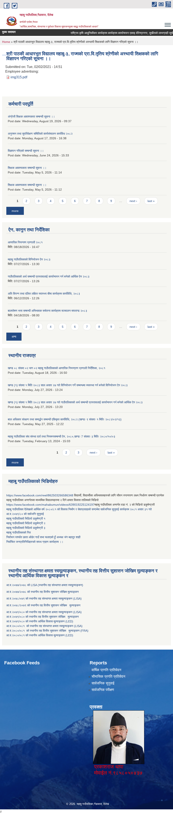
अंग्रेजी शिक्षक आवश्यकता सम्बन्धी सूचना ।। (31, 116)
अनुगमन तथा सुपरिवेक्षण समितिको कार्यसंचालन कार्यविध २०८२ (40, 133)
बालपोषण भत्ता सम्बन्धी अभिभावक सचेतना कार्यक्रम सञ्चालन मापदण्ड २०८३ (47, 310)
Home (6, 41)
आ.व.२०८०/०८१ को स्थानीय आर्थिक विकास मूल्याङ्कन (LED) (39, 635)
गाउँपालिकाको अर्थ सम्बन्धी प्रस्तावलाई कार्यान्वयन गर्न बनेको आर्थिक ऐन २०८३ (48, 276)
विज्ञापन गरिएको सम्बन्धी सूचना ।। (26, 150)
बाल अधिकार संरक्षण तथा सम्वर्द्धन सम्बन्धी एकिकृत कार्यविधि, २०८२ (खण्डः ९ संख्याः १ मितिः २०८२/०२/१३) (65, 419)
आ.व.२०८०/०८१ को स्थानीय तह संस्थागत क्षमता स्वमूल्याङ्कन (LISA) (44, 626)
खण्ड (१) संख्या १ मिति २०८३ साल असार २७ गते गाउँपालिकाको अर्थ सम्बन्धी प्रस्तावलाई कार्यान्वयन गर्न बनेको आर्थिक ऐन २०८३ (75, 402)
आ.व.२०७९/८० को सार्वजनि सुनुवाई (25, 514)
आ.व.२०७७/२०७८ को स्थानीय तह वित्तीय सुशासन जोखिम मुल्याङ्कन (42, 591)
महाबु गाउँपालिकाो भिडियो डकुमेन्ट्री (25, 518)
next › (133, 201)
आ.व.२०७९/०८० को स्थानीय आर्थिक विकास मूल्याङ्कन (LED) (39, 621)
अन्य (14, 336)
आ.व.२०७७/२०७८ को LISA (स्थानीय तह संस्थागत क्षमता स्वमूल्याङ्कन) (44, 585)
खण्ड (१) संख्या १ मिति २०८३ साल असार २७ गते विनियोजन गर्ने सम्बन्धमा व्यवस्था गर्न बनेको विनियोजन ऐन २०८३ (68, 385)
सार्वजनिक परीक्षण (103, 690)
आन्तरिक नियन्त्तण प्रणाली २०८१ (25, 242)
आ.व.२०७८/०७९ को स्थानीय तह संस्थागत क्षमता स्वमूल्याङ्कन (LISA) (44, 598)
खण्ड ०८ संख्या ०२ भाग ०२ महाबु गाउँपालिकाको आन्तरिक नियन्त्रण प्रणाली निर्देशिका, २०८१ (56, 368)
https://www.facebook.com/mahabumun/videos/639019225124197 (50, 504)
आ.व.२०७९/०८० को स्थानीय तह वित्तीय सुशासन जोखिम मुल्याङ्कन (42, 616)
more (15, 211)
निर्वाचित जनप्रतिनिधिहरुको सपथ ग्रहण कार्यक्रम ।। (34, 541)
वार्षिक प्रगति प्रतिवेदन (106, 670)
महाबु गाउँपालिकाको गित (19, 532)
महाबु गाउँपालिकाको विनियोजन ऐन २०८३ (29, 259)
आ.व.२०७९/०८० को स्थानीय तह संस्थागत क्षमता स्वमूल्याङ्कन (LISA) (44, 612)
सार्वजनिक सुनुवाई (103, 683)
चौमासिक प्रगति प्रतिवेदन (108, 676)
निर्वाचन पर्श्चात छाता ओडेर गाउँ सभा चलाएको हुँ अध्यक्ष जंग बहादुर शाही (43, 537)
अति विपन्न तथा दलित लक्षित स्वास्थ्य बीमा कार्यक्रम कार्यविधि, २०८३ (44, 293)
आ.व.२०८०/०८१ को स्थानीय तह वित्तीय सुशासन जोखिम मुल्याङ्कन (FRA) (47, 630)
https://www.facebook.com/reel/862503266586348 (39, 495)
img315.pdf (19, 77)
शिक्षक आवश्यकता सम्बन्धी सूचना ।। (27, 167)
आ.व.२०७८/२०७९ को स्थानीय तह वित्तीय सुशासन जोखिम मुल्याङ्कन (43, 605)
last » (151, 201)
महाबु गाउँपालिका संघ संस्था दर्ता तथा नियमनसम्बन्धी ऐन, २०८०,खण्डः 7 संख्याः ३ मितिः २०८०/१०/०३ (61, 436)
